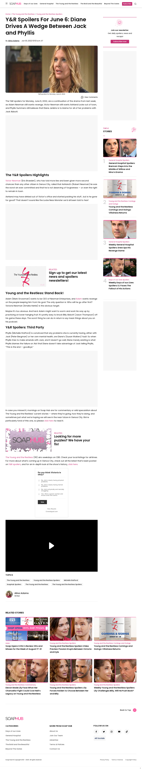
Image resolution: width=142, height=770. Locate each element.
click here (49, 420)
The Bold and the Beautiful (91, 4)
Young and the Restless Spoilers (47, 580)
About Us (54, 731)
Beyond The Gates (111, 4)
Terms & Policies (57, 744)
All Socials (100, 738)
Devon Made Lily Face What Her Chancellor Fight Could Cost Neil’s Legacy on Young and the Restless (23, 690)
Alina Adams (13, 40)
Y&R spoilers (15, 464)
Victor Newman (13, 180)
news (8, 643)
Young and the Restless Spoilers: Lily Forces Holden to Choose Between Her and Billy (69, 690)
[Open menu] (7, 3)
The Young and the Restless (67, 4)
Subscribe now (119, 41)
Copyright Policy (130, 760)
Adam (79, 298)
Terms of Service (117, 760)
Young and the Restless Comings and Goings (112, 643)
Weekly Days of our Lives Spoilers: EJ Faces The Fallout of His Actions (121, 285)
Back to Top (125, 710)
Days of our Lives (30, 4)
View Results (51, 509)
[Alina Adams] (10, 594)
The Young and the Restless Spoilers (67, 584)
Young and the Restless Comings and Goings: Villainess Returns (121, 209)
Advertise (54, 740)
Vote (42, 502)
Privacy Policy (104, 760)
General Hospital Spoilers (119, 160)
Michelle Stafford (71, 580)
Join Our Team (56, 735)
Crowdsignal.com (52, 511)
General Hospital (46, 4)
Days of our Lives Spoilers (119, 280)
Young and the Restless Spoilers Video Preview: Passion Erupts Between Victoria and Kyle (71, 649)
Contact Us (55, 749)
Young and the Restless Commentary (21, 685)
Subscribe (127, 4)
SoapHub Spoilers (14, 584)
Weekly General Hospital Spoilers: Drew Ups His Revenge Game (121, 247)
